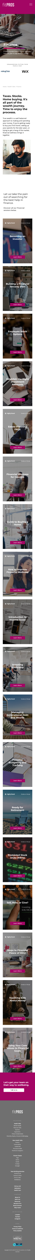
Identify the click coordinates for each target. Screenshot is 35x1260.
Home (4, 86)
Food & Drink (17, 1173)
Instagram (17, 1219)
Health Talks (11, 86)
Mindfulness (17, 1179)
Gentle (17, 1162)
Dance (17, 1160)
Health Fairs (17, 1190)
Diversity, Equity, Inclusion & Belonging (17, 1136)
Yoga (17, 1157)
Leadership (17, 1146)
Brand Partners (17, 1205)
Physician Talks (18, 1127)
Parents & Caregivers (17, 1150)
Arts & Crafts (17, 1177)
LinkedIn (17, 1214)
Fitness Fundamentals (17, 1134)
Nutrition (17, 1130)
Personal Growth (17, 1148)
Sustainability (17, 1144)
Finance (17, 1142)
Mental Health (17, 1125)
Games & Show (17, 1175)
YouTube (17, 1217)
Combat (17, 1164)
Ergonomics (17, 1132)
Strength (17, 1166)
